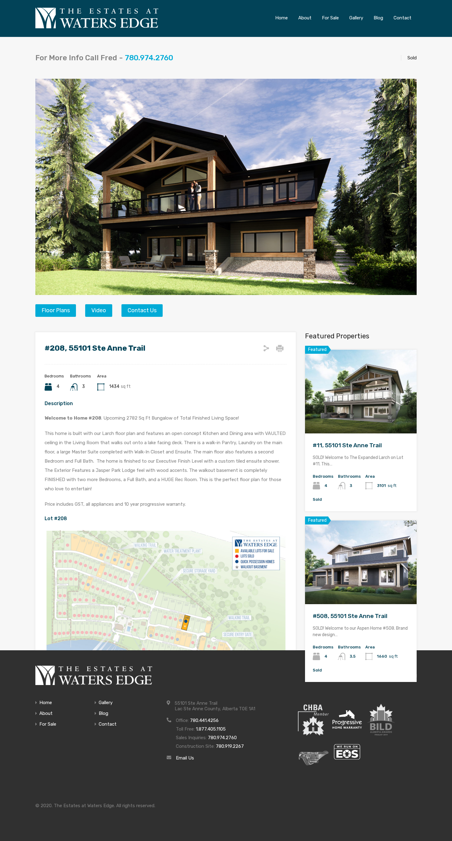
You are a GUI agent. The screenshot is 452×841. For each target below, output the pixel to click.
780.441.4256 (204, 720)
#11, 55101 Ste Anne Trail (347, 445)
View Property (361, 416)
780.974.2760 (149, 58)
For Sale (47, 724)
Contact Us (142, 310)
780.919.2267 (230, 746)
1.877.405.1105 (211, 729)
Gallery (106, 702)
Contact (108, 724)
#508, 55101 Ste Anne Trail (350, 616)
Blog (103, 713)
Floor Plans (56, 310)
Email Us (185, 758)
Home (45, 702)
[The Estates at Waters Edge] (93, 675)
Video (98, 310)
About (46, 713)
